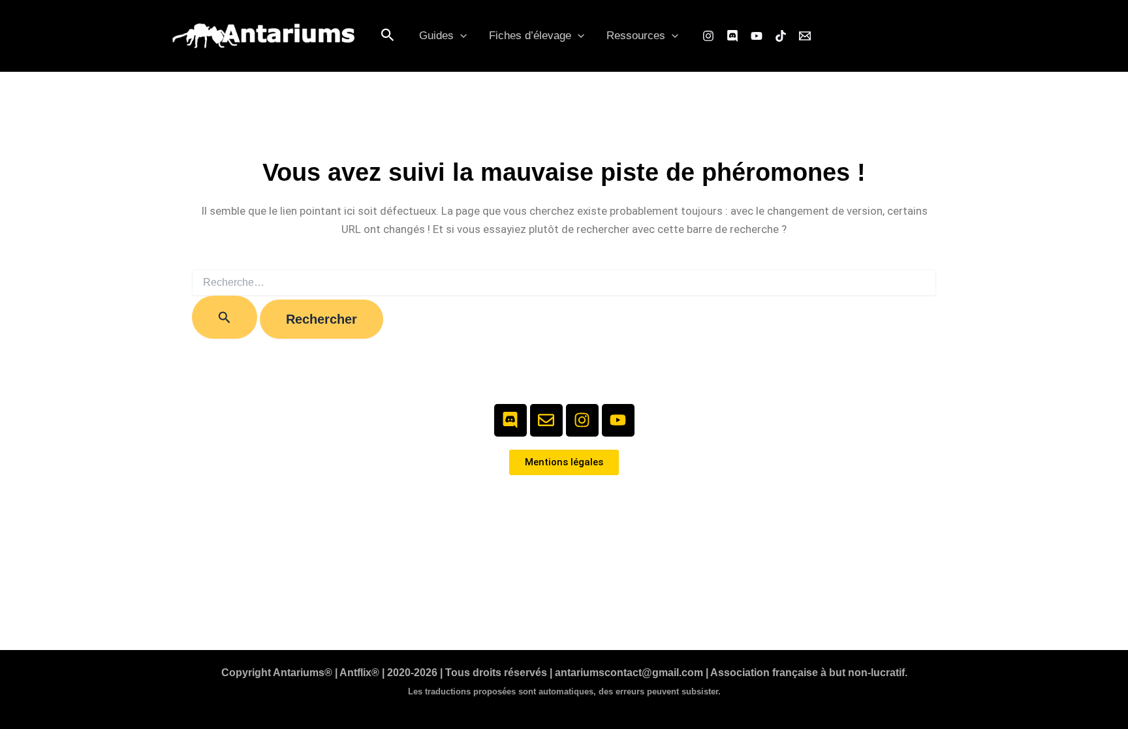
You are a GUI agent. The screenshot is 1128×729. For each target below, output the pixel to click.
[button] (388, 35)
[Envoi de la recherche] (224, 317)
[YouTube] (756, 36)
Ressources (635, 35)
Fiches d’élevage (530, 35)
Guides (436, 35)
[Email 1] (805, 36)
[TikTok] (781, 36)
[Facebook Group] (732, 36)
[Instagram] (708, 36)
